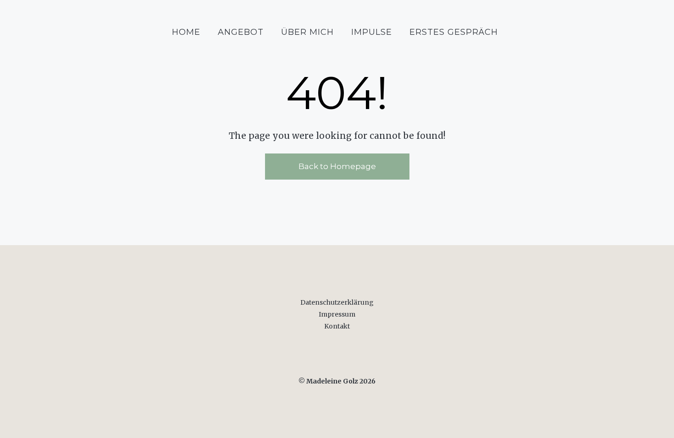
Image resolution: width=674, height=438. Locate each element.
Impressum (337, 314)
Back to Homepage (337, 166)
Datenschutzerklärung (337, 302)
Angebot (241, 32)
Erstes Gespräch (453, 32)
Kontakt (337, 326)
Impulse (371, 32)
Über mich (307, 32)
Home (186, 32)
